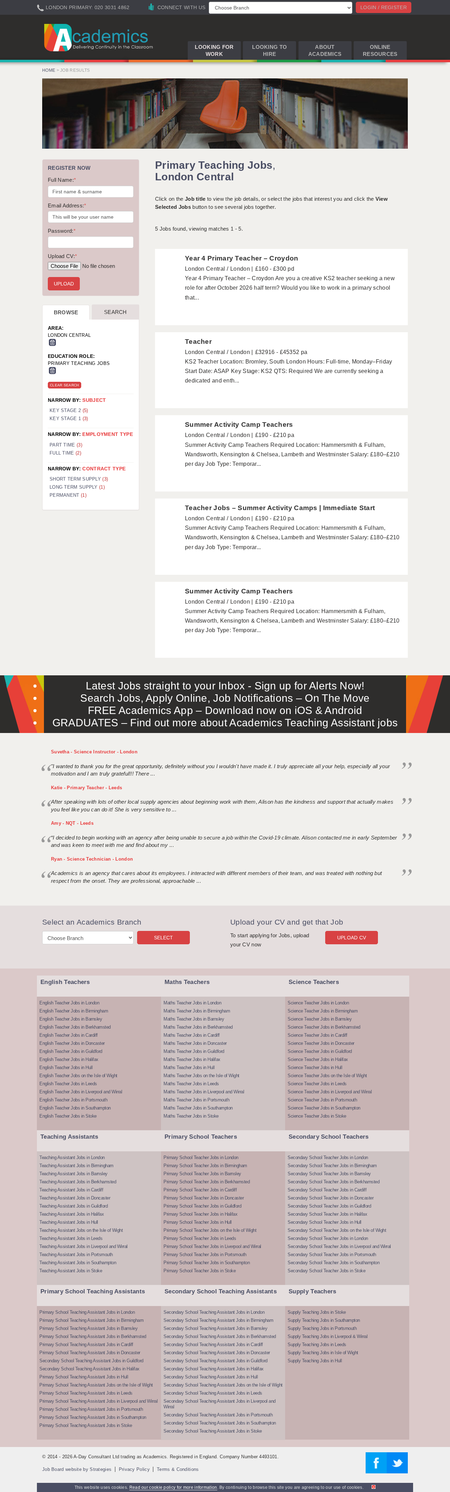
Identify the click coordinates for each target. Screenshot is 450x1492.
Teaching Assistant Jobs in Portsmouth (76, 1254)
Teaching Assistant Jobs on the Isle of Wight (81, 1230)
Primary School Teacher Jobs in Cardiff (200, 1189)
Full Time (65, 453)
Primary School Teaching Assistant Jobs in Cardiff (86, 1344)
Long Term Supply (77, 487)
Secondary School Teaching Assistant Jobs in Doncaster (216, 1352)
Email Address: (67, 205)
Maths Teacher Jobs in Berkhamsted (198, 1027)
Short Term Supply (79, 479)
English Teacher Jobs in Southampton (75, 1108)
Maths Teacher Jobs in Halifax (191, 1059)
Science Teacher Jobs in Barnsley (320, 1019)
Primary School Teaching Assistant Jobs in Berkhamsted (92, 1336)
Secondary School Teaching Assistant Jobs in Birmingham (218, 1320)
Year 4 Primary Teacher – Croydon (241, 258)
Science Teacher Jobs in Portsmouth (322, 1099)
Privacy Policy (134, 1469)
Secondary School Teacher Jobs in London (328, 1157)
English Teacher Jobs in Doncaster (72, 1043)
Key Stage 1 (69, 418)
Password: (62, 231)
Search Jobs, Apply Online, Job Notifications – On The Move (224, 698)
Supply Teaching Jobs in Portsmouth (322, 1328)
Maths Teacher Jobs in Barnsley (193, 1019)
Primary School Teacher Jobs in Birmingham (205, 1165)
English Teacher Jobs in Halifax (68, 1059)
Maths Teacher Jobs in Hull (188, 1067)
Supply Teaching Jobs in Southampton (324, 1320)
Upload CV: (62, 256)
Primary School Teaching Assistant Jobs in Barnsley (88, 1328)
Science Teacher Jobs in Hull (315, 1067)
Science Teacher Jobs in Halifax (318, 1059)
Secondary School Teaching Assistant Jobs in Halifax (89, 1368)
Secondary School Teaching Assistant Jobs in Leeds (212, 1393)
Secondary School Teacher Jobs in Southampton (333, 1262)
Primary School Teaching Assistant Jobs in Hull (83, 1377)
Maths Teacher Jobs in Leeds (191, 1083)
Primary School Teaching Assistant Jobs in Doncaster (89, 1352)
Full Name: (62, 180)
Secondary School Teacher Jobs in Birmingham (332, 1165)
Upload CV (351, 937)
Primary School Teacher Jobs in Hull (197, 1222)
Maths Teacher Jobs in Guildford (193, 1051)
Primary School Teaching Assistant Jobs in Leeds (86, 1393)
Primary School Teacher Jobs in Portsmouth (204, 1254)
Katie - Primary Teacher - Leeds (86, 787)
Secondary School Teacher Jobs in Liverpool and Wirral (339, 1246)
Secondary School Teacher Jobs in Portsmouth (332, 1254)
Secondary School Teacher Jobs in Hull (324, 1222)
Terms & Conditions (178, 1469)
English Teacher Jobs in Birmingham (73, 1011)
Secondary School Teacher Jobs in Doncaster (330, 1198)
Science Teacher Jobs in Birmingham (323, 1011)
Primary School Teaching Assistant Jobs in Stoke (85, 1425)
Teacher (198, 341)
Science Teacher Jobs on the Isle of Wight (327, 1075)
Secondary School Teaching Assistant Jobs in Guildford (91, 1360)
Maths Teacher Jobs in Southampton (198, 1108)
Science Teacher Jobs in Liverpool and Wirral (330, 1091)
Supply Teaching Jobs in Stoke (317, 1312)
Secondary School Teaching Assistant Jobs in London (213, 1312)
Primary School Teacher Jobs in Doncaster (203, 1198)
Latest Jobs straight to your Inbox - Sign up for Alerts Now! (225, 686)
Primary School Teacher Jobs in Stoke (199, 1270)
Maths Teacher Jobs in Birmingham (196, 1011)
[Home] (99, 37)
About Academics (325, 50)
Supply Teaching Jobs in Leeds (317, 1344)
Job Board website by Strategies (76, 1469)
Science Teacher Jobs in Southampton (324, 1108)
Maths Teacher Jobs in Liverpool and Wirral (203, 1091)
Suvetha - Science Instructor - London (94, 751)
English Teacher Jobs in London (69, 1002)
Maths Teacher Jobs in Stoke (191, 1116)
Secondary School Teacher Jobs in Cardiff (327, 1189)
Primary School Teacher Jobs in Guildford (202, 1206)
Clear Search (64, 385)
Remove (52, 342)
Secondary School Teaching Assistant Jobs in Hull (210, 1377)
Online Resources (380, 50)
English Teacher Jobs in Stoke (68, 1116)
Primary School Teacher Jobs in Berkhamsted (206, 1181)
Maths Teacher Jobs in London (192, 1002)
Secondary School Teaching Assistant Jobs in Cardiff (213, 1344)
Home (48, 70)
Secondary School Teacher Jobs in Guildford (329, 1206)
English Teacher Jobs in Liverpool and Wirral (80, 1091)
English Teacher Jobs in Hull (65, 1067)
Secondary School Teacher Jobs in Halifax (327, 1214)
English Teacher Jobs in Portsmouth (73, 1099)
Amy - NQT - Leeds (72, 823)
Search (115, 312)
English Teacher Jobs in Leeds (68, 1083)
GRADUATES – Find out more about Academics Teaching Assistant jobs (225, 722)
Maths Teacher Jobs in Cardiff (191, 1035)
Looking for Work (214, 50)
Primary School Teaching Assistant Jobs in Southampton (92, 1417)
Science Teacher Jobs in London (318, 1002)
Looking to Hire (269, 50)
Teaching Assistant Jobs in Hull (68, 1222)
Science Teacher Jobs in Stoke (317, 1116)
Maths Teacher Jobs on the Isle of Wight (201, 1075)
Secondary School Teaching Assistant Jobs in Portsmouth (217, 1414)
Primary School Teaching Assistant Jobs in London (87, 1312)
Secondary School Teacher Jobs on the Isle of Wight (337, 1230)
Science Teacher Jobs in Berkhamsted (324, 1027)
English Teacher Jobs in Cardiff (68, 1035)
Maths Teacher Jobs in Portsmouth (196, 1099)
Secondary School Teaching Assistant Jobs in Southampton (219, 1423)
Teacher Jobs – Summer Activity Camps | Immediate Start (280, 508)
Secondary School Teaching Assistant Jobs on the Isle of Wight (223, 1385)
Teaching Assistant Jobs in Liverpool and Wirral (83, 1246)
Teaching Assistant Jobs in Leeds (70, 1238)
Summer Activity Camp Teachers (239, 424)
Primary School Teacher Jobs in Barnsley (202, 1173)
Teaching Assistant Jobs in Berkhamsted (77, 1181)
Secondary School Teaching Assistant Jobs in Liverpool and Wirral (219, 1403)
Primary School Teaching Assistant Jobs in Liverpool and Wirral (98, 1401)
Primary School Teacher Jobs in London (200, 1157)
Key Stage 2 (69, 410)
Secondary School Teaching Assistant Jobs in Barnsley (215, 1328)
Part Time (66, 445)
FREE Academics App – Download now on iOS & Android (225, 710)
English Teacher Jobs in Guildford (70, 1051)
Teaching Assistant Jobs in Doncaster (74, 1198)
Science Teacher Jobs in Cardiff (317, 1035)
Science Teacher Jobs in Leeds (317, 1083)
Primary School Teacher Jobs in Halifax (200, 1214)
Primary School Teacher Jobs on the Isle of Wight (209, 1230)
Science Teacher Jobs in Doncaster (321, 1043)
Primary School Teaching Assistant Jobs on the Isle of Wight (96, 1385)
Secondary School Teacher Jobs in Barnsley (329, 1173)
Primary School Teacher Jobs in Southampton (206, 1262)
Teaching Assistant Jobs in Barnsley (73, 1173)
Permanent (68, 495)
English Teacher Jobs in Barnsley (70, 1019)
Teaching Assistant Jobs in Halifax (71, 1214)
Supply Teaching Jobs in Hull (315, 1360)
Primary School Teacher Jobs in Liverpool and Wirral (212, 1246)
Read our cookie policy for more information (173, 1487)
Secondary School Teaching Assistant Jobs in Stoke (212, 1431)
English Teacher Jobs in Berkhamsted (75, 1027)
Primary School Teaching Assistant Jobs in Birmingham (91, 1320)
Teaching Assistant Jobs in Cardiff (71, 1189)
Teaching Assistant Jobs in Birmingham (76, 1165)
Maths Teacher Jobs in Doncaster (195, 1043)
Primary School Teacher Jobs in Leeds (199, 1238)
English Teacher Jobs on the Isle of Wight (78, 1075)
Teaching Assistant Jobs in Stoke (70, 1270)
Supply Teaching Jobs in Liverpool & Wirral (327, 1336)
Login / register (383, 7)
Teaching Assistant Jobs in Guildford (73, 1206)
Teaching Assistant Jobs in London (72, 1157)
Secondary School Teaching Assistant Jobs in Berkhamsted (219, 1336)
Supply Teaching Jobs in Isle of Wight (323, 1352)
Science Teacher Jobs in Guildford (320, 1051)
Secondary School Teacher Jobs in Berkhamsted (333, 1181)
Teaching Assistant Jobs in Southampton (77, 1262)
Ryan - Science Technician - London (92, 859)
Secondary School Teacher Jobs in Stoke (326, 1270)
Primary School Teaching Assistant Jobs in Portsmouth (91, 1409)
